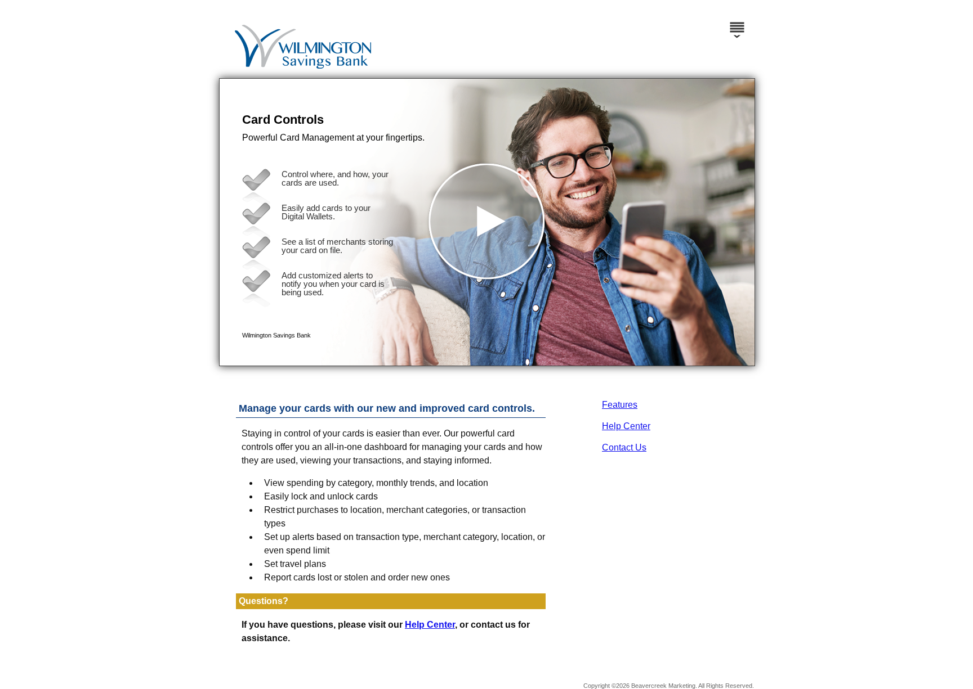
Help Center (626, 426)
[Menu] (737, 22)
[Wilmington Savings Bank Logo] (485, 67)
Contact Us (624, 447)
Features (619, 404)
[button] (487, 222)
